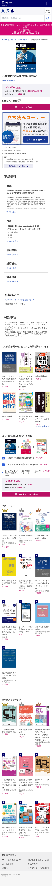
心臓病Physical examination (20, 458)
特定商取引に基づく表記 (38, 860)
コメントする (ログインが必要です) (18, 300)
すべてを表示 (42, 426)
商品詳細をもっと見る (17, 166)
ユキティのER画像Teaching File (22, 464)
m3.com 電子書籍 (7, 40)
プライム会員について (11, 860)
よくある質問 (7, 864)
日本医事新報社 (22, 40)
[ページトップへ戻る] (48, 882)
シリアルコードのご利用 (38, 868)
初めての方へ (33, 864)
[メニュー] (48, 4)
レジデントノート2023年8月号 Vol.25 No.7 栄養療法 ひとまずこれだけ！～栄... (23, 473)
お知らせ (6, 868)
